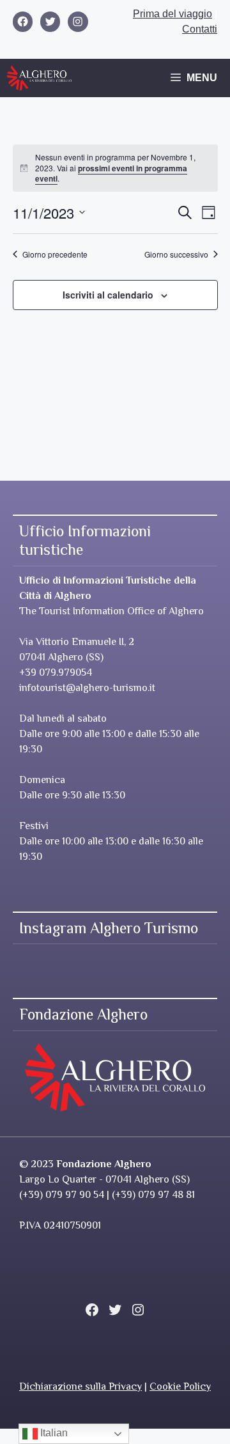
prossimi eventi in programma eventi (111, 173)
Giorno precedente (55, 254)
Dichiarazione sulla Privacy (80, 1386)
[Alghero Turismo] (39, 78)
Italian (53, 1432)
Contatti (199, 29)
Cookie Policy (180, 1386)
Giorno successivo (176, 254)
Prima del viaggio (172, 13)
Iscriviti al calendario (108, 294)
